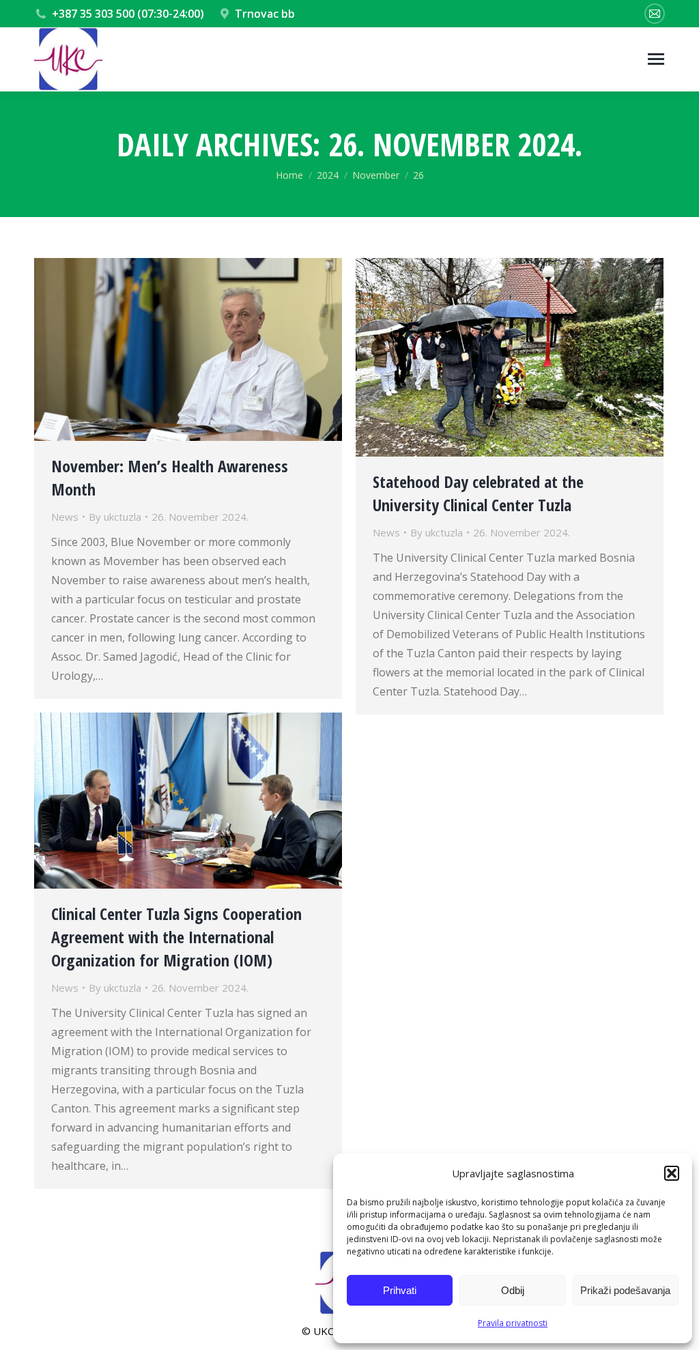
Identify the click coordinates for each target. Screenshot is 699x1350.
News (65, 516)
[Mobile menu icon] (656, 59)
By (115, 516)
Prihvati (399, 1290)
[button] (672, 1173)
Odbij (512, 1290)
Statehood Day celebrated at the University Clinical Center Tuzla (478, 493)
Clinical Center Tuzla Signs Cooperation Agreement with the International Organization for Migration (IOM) (176, 936)
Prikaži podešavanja (625, 1290)
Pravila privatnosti (512, 1323)
